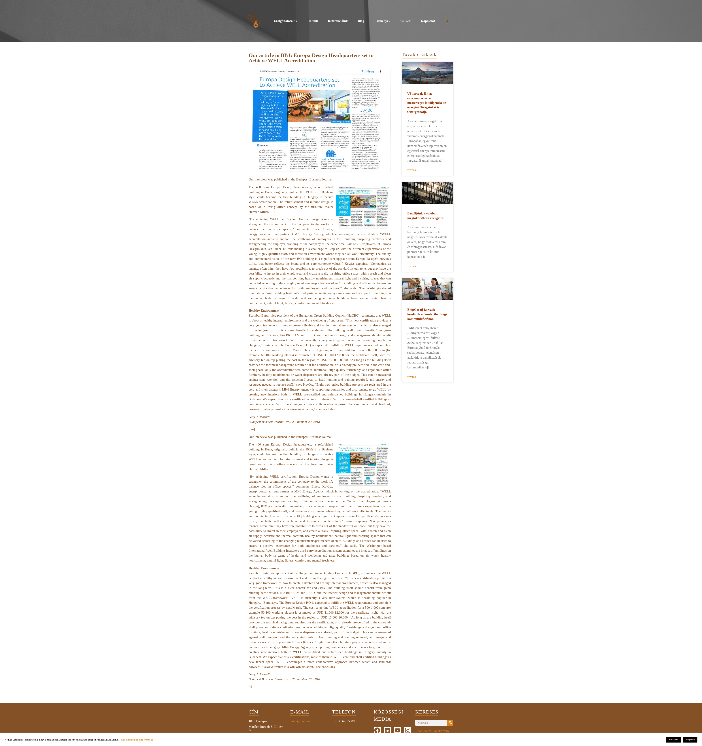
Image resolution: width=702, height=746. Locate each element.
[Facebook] (377, 730)
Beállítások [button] (673, 739)
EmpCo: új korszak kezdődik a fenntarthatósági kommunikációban (427, 314)
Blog (361, 21)
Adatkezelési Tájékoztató (432, 731)
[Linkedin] (387, 730)
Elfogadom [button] (690, 739)
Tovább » (412, 170)
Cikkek (405, 21)
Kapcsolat (428, 21)
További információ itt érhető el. (136, 739)
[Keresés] (450, 723)
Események (382, 21)
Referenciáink (338, 21)
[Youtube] (397, 730)
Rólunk (312, 21)
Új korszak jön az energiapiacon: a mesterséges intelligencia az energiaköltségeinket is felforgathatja (426, 103)
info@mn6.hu (300, 721)
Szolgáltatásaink (285, 21)
